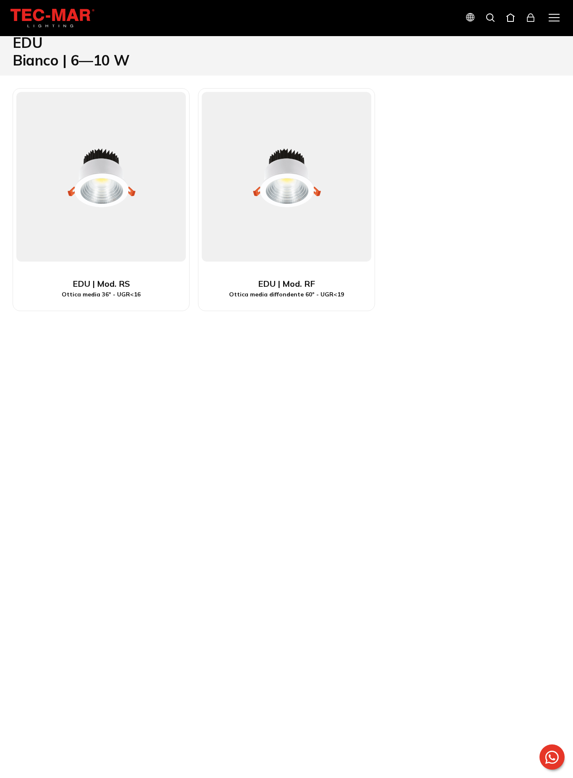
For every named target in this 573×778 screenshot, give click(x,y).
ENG (460, 47)
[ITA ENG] (467, 18)
